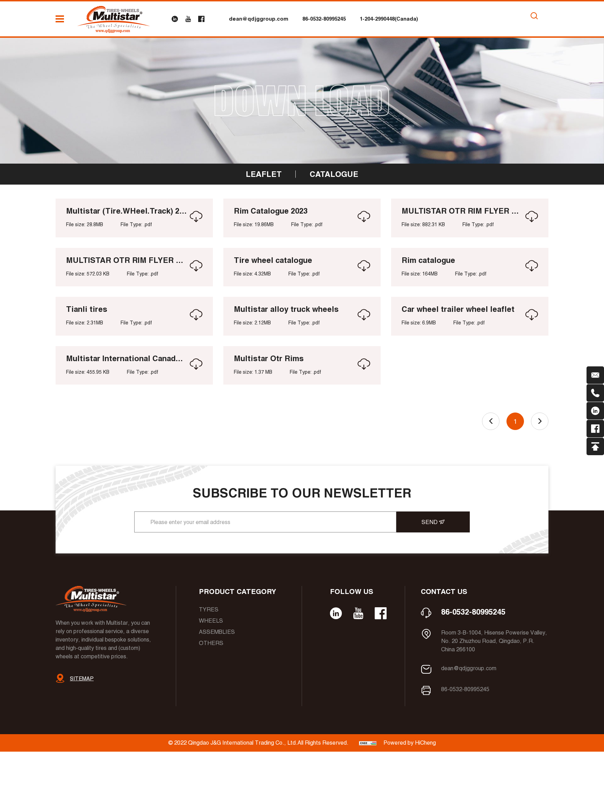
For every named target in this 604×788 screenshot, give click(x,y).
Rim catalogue (428, 260)
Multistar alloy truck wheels (286, 309)
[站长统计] (367, 742)
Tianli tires (86, 309)
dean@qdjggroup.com (258, 19)
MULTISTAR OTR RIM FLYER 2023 (462, 210)
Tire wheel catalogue (273, 260)
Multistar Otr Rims (269, 358)
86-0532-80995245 (324, 19)
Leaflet (264, 174)
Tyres (208, 609)
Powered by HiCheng (409, 742)
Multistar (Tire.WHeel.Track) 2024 (126, 210)
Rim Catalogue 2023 (271, 210)
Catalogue (334, 174)
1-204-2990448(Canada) (389, 19)
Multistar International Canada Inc (126, 358)
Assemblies (217, 632)
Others (211, 643)
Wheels (211, 620)
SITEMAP (82, 678)
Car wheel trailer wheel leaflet (458, 309)
